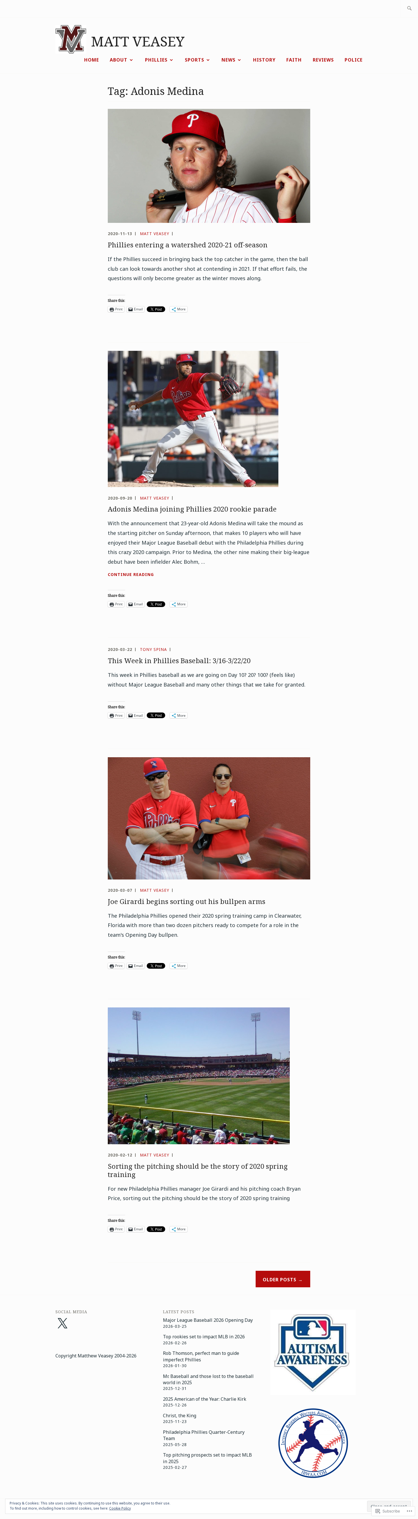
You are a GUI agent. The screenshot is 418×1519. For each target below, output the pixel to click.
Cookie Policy (120, 1508)
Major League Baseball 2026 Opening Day (208, 1320)
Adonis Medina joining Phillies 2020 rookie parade (192, 509)
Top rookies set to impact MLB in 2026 (204, 1336)
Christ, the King (179, 1415)
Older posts (279, 1279)
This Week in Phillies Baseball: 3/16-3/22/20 (179, 660)
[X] (62, 1324)
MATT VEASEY (138, 41)
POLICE (354, 60)
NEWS (228, 60)
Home (91, 60)
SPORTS (194, 60)
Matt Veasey (154, 233)
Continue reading (131, 574)
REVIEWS (323, 60)
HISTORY (264, 60)
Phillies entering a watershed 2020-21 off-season (188, 244)
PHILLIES (156, 60)
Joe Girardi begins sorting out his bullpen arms (186, 901)
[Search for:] (409, 8)
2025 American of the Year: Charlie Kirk (204, 1399)
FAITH (294, 60)
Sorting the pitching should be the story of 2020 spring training (198, 1170)
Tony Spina (153, 649)
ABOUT (118, 60)
